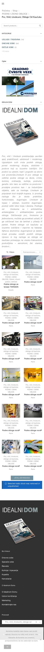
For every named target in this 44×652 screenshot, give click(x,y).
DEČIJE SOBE (8, 47)
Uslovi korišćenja (9, 596)
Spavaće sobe (8, 562)
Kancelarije (6, 579)
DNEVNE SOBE (8, 43)
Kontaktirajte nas (9, 604)
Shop (15, 11)
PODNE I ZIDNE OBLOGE (14, 14)
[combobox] (22, 622)
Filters (11, 252)
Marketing (6, 600)
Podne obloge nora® (33, 282)
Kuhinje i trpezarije (10, 570)
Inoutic (11, 290)
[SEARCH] (40, 26)
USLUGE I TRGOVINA (11, 39)
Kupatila (5, 574)
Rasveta (5, 566)
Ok (7, 647)
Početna (6, 11)
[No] (40, 639)
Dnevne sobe (7, 558)
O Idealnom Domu (9, 592)
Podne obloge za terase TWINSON (11, 285)
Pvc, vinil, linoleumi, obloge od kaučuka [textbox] (20, 624)
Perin (33, 285)
